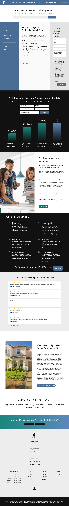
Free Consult (43, 206)
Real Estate (19, 2)
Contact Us (58, 268)
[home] (4, 2)
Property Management (28, 2)
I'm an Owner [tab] (57, 33)
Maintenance (6, 41)
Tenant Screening (7, 35)
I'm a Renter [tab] (57, 35)
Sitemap (50, 500)
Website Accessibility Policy (54, 502)
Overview (5, 30)
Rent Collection (6, 38)
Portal (31, 474)
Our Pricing (31, 478)
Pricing (4, 49)
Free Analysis (29, 424)
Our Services (31, 476)
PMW (46, 500)
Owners (36, 2)
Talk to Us (39, 424)
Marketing (5, 33)
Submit (52, 17)
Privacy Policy (57, 81)
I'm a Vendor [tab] (57, 36)
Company (46, 2)
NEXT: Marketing (26, 63)
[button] (30, 464)
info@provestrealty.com (34, 461)
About (58, 474)
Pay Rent (45, 476)
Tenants (40, 2)
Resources (44, 481)
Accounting (5, 44)
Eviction (5, 46)
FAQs (31, 479)
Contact (51, 2)
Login (55, 2)
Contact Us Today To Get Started (46, 385)
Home (13, 2)
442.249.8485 (64, 2)
